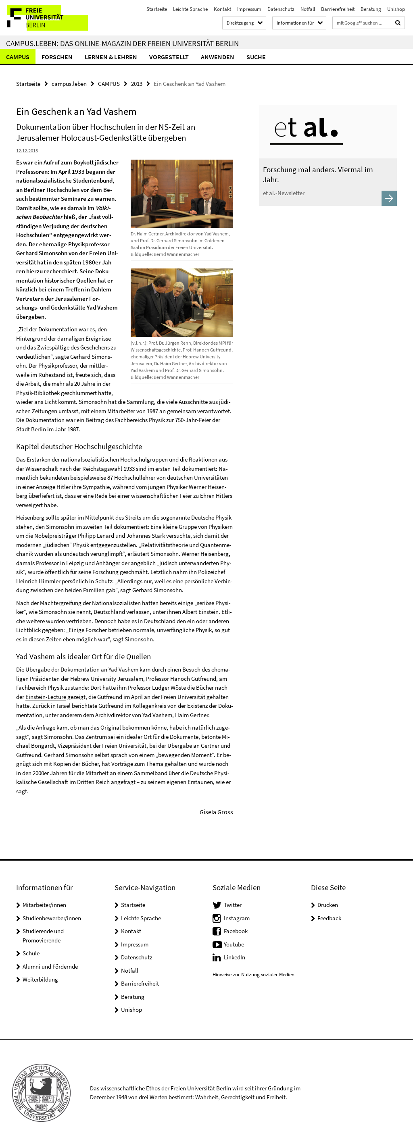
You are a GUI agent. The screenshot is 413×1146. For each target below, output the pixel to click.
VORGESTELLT (169, 57)
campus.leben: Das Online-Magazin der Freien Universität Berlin (122, 43)
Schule (31, 953)
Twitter (233, 905)
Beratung (371, 9)
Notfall (307, 9)
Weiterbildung (40, 979)
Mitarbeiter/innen (44, 905)
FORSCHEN (57, 57)
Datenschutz (280, 9)
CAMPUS (17, 57)
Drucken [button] (327, 905)
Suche (256, 57)
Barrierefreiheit (338, 9)
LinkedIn (234, 957)
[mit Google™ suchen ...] (398, 22)
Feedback (329, 918)
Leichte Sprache (190, 9)
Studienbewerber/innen (52, 918)
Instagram (237, 918)
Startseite (156, 9)
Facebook (236, 931)
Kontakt (222, 9)
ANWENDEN (217, 57)
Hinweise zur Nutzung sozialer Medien (253, 974)
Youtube (234, 944)
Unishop (396, 9)
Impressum (249, 9)
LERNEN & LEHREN (111, 57)
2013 (136, 83)
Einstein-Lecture (45, 697)
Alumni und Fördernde (50, 966)
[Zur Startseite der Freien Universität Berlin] (53, 18)
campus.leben (69, 83)
